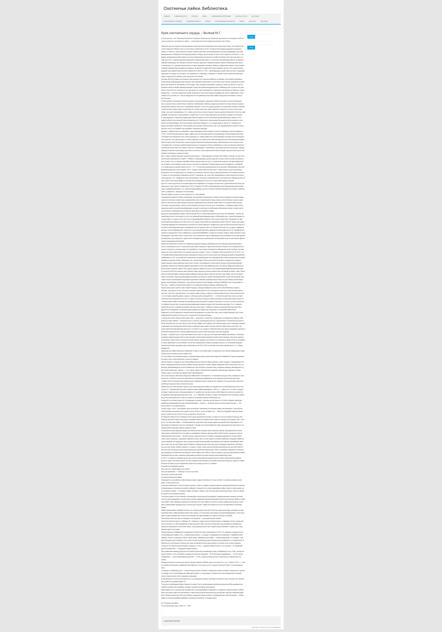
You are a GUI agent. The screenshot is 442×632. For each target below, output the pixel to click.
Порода (195, 16)
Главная (167, 16)
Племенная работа (193, 21)
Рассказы (264, 21)
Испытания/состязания (173, 21)
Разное (208, 21)
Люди (204, 16)
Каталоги (252, 21)
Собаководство (180, 16)
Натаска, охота (241, 16)
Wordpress (277, 627)
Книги (242, 21)
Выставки (255, 16)
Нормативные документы (225, 21)
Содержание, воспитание (221, 16)
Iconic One (255, 627)
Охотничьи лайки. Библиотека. (196, 8)
